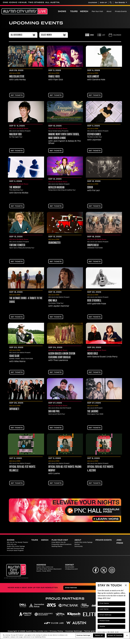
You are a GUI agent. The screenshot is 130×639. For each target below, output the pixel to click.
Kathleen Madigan (56, 187)
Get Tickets (17, 95)
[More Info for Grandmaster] (65, 222)
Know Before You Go (59, 542)
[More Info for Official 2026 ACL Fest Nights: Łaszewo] (104, 444)
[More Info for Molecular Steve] (26, 56)
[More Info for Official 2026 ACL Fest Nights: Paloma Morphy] (65, 444)
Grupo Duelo (92, 245)
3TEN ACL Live (11, 544)
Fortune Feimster (17, 245)
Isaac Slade (14, 356)
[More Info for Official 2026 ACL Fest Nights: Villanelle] (26, 444)
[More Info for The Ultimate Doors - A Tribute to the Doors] (26, 277)
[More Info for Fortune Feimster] (26, 222)
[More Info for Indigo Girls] (104, 333)
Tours (74, 12)
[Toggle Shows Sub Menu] (68, 11)
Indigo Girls (92, 353)
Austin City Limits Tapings (16, 546)
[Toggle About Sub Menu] (112, 11)
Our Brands (120, 2)
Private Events (121, 11)
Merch (85, 12)
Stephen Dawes (94, 134)
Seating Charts (57, 546)
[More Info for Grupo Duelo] (104, 222)
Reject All (99, 635)
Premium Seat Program (15, 550)
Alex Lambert (93, 76)
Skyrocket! (14, 409)
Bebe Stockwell (94, 300)
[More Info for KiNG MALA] (65, 277)
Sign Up (103, 2)
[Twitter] (104, 570)
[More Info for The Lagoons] (104, 388)
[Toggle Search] (110, 3)
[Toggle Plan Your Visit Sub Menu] (104, 11)
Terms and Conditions (95, 631)
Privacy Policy (56, 631)
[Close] (127, 635)
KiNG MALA (52, 300)
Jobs (118, 540)
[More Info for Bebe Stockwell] (104, 277)
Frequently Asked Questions (61, 544)
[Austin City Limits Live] (24, 11)
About (109, 11)
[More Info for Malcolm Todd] (26, 111)
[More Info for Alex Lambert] (104, 56)
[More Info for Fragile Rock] (65, 56)
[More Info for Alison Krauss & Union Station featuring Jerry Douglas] (65, 333)
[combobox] (23, 35)
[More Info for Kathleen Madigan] (65, 165)
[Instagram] (112, 570)
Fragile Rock (54, 76)
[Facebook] (96, 570)
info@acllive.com (71, 569)
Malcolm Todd (15, 134)
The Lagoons (92, 411)
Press (119, 543)
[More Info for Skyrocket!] (26, 388)
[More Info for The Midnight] (26, 167)
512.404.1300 (69, 567)
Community (79, 546)
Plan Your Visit (97, 11)
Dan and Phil (54, 411)
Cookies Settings (73, 631)
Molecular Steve (16, 76)
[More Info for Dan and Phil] (65, 388)
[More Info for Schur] (104, 167)
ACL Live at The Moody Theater (17, 542)
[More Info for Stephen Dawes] (104, 111)
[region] (65, 635)
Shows (62, 12)
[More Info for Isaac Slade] (26, 333)
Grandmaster (54, 242)
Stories (77, 544)
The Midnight (15, 187)
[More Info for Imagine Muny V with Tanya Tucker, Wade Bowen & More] (65, 111)
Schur (90, 187)
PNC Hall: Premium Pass (15, 548)
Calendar (92, 2)
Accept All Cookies (115, 635)
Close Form (125, 585)
